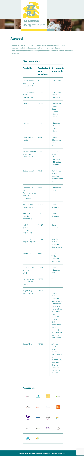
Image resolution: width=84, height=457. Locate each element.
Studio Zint (61, 453)
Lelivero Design (44, 453)
